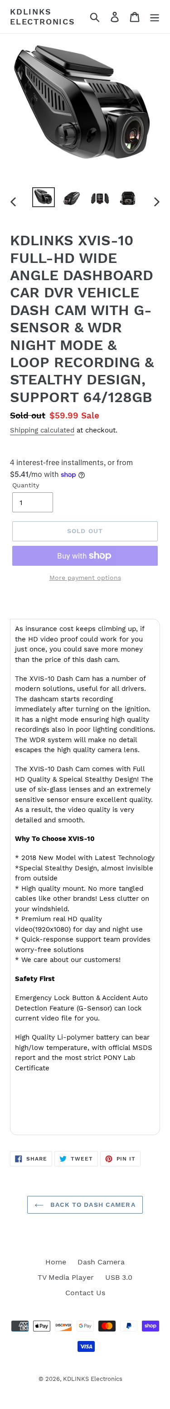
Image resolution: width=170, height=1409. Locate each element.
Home (55, 1262)
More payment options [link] (85, 577)
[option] (43, 197)
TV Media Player (66, 1277)
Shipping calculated (42, 430)
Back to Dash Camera (91, 1204)
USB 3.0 (118, 1277)
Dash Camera (101, 1262)
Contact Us (85, 1292)
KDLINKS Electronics (42, 16)
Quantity (25, 485)
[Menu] (155, 16)
